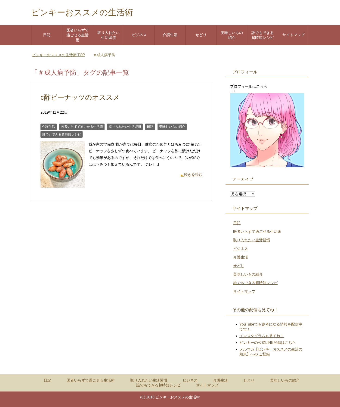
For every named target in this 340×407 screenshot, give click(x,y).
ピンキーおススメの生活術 (82, 12)
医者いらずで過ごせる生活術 (77, 35)
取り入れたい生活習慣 (108, 35)
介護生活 (170, 35)
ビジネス (139, 35)
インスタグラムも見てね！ (261, 336)
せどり (201, 35)
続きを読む (193, 175)
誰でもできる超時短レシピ (262, 35)
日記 (46, 35)
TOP (58, 55)
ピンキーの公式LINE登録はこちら (267, 343)
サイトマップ (293, 35)
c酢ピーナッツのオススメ (80, 97)
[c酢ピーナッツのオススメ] (62, 184)
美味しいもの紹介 (232, 35)
